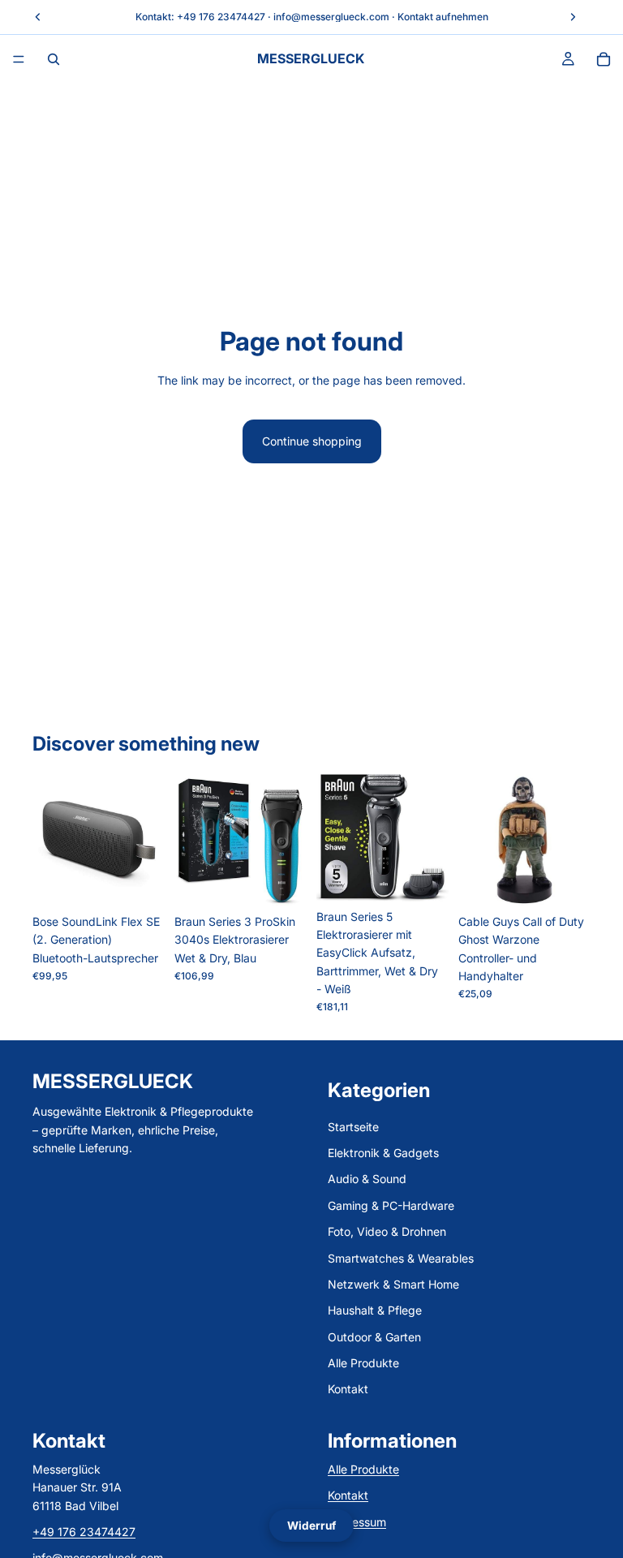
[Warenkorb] (603, 59)
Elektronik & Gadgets (383, 1153)
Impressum (357, 1522)
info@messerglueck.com (331, 17)
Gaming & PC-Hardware (391, 1205)
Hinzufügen (153, 881)
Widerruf (311, 1525)
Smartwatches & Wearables (401, 1258)
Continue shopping (312, 441)
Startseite (353, 1127)
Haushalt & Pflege (375, 1311)
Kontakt (348, 1390)
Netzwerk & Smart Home (393, 1284)
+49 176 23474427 (221, 17)
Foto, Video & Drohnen (387, 1232)
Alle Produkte (363, 1364)
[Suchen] (53, 59)
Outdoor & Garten (374, 1337)
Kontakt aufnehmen (442, 17)
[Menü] (18, 59)
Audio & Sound (367, 1179)
